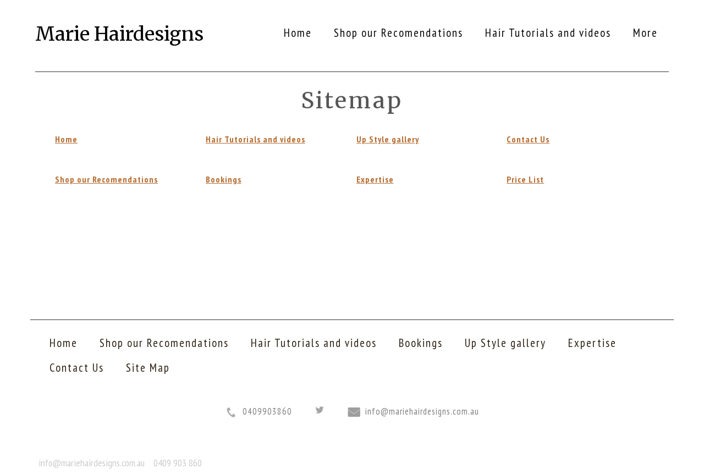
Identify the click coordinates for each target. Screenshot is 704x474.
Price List (525, 179)
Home (66, 139)
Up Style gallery (387, 139)
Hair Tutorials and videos (255, 139)
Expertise (375, 179)
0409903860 (267, 411)
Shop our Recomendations (106, 179)
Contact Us (528, 139)
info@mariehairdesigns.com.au (422, 411)
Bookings (223, 179)
